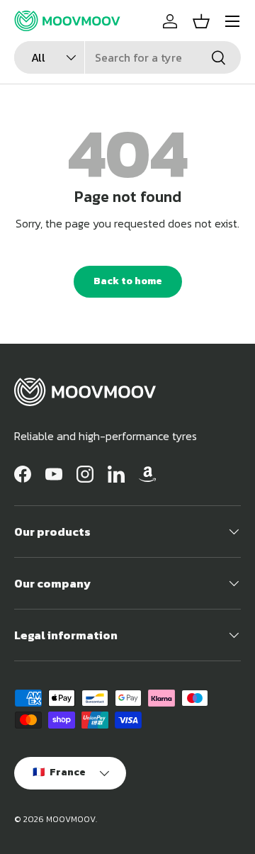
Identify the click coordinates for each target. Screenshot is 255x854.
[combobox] (127, 57)
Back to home (128, 281)
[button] (201, 21)
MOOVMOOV (71, 819)
